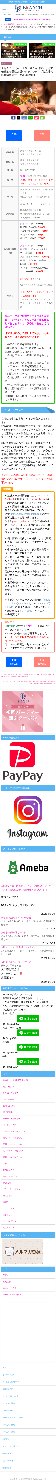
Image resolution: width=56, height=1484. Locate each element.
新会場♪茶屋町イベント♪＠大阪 (16, 918)
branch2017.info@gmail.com (26, 514)
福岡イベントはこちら (12, 1157)
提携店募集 (8, 1112)
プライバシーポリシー (12, 1189)
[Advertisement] (28, 1333)
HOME (5, 1367)
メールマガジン (9, 1221)
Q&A (5, 1163)
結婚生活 (7, 1282)
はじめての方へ (6, 14)
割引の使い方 (8, 1087)
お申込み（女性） (9, 1425)
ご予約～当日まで (10, 1093)
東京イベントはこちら (12, 1138)
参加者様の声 (8, 1170)
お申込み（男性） (9, 1432)
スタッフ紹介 (8, 1215)
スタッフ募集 (8, 1208)
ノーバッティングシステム (14, 1131)
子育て (6, 1275)
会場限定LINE (9, 1106)
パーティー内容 (33, 14)
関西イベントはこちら (12, 1144)
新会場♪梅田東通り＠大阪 (13, 932)
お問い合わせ (7, 1461)
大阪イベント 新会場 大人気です (18, 947)
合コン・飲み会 (9, 1288)
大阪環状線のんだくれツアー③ (16, 962)
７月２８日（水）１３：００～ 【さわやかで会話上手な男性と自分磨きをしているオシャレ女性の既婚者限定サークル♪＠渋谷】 (28, 682)
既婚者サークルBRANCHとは (15, 1080)
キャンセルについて (47, 14)
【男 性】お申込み (14, 662)
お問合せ (7, 1202)
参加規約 (7, 1183)
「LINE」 (29, 611)
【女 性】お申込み (42, 662)
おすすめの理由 (8, 1403)
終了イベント (6, 63)
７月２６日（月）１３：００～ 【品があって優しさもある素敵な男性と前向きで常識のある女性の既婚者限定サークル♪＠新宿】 (27, 675)
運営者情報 (8, 1196)
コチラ (38, 279)
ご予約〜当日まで (20, 14)
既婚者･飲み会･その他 (12, 1294)
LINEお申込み (9, 1099)
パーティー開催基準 (11, 1119)
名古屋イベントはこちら (13, 1151)
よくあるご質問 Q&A (10, 1382)
